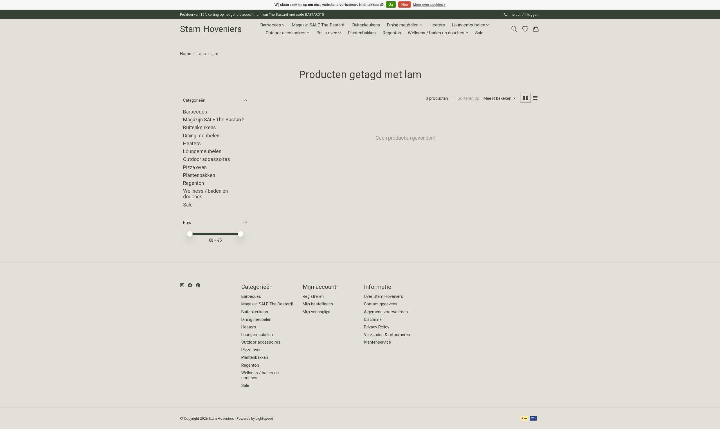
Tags (201, 53)
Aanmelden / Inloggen (520, 15)
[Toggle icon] (514, 29)
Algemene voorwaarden (386, 311)
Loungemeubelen (202, 151)
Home (185, 53)
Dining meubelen (201, 136)
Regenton (391, 32)
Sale (479, 32)
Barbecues (195, 112)
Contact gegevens (380, 304)
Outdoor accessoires (206, 159)
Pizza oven (195, 167)
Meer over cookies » (429, 5)
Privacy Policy (376, 327)
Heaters (437, 25)
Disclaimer (373, 319)
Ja (391, 5)
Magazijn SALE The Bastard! (318, 25)
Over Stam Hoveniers (383, 296)
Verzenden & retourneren (387, 334)
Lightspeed (264, 419)
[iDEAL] (524, 418)
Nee (404, 5)
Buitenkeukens (366, 25)
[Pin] (533, 418)
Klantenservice (377, 342)
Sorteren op (469, 98)
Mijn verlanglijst (316, 311)
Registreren (313, 296)
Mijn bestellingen (318, 304)
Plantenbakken (362, 32)
